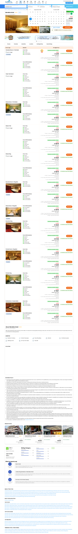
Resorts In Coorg (64, 522)
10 (63, 16)
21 (32, 21)
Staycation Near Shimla (39, 514)
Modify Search (69, 6)
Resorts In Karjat (8, 521)
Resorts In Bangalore (22, 521)
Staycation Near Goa (39, 513)
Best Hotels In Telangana (27, 509)
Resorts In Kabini (68, 521)
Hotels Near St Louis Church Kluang (29, 495)
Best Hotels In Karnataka (45, 508)
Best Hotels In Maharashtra (58, 503)
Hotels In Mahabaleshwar (14, 532)
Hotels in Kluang (14, 9)
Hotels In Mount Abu (27, 529)
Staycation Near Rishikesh (29, 516)
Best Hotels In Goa (8, 503)
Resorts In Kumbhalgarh (46, 521)
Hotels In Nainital (62, 529)
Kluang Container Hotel (9, 500)
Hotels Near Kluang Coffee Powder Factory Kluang (30, 493)
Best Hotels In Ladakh (49, 503)
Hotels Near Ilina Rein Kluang (29, 496)
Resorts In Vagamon (19, 522)
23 (37, 21)
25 (42, 21)
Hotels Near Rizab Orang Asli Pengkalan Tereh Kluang (31, 490)
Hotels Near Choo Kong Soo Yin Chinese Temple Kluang (44, 492)
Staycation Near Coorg (20, 513)
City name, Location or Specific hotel (11, 5)
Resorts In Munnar (14, 521)
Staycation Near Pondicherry (61, 516)
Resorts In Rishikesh (40, 522)
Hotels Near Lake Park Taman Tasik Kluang (61, 490)
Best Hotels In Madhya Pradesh (56, 508)
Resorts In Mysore (33, 522)
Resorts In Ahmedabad (16, 525)
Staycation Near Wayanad (10, 514)
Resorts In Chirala (26, 522)
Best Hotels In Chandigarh (28, 506)
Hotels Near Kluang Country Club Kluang (12, 492)
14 (32, 19)
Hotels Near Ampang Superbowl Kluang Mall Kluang (14, 496)
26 (44, 21)
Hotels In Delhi (41, 529)
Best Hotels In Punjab (8, 509)
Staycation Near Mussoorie (10, 516)
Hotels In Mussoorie (54, 529)
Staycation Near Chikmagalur (10, 513)
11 (42, 16)
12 (44, 16)
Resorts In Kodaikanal (32, 525)
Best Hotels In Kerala (41, 503)
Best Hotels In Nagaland (67, 508)
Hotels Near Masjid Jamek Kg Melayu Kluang (48, 493)
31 (63, 23)
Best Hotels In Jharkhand (36, 508)
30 (37, 23)
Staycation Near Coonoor (19, 517)
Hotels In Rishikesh (68, 529)
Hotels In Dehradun (44, 532)
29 (35, 23)
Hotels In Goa (7, 532)
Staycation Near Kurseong (49, 517)
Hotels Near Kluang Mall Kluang (47, 490)
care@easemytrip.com (29, 419)
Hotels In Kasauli (38, 532)
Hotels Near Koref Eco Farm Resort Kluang (12, 493)
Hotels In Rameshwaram (30, 532)
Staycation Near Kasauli (19, 514)
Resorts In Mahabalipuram (17, 524)
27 (30, 23)
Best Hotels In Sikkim (8, 505)
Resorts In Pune (68, 524)
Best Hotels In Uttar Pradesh (36, 505)
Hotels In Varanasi (47, 529)
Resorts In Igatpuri (38, 521)
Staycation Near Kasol (39, 517)
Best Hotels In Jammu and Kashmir (18, 503)
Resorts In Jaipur (39, 524)
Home (6, 9)
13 (30, 19)
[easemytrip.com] (9, 3)
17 (63, 19)
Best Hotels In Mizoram (18, 506)
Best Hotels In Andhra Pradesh (38, 506)
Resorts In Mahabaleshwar (10, 522)
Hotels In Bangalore (64, 530)
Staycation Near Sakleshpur (30, 513)
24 (40, 21)
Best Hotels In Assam (61, 506)
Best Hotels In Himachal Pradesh (31, 503)
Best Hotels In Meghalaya (9, 506)
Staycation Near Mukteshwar (29, 517)
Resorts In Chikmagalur (56, 522)
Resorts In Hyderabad (30, 521)
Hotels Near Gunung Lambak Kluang (26, 492)
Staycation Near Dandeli (48, 514)
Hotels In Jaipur (7, 529)
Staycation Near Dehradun (58, 514)
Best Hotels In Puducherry (56, 505)
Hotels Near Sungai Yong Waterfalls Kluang (13, 490)
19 (44, 19)
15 (35, 19)
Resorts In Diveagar (48, 522)
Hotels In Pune (22, 532)
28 (32, 23)
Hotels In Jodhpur (42, 530)
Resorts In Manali (25, 524)
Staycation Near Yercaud (9, 517)
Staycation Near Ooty (48, 513)
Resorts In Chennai (24, 525)
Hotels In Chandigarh (9, 530)
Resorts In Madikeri (46, 524)
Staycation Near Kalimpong (39, 516)
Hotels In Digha (20, 529)
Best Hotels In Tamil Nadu (17, 509)
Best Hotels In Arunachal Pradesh (51, 506)
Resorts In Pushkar (8, 525)
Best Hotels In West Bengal (46, 505)
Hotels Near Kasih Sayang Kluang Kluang (62, 492)
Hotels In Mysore (28, 530)
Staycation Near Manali (66, 513)
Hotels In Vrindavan (34, 529)
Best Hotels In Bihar (68, 506)
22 (35, 21)
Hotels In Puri (15, 530)
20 (30, 21)
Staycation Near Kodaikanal (29, 514)
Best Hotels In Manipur (65, 505)
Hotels (9, 9)
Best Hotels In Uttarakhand (25, 505)
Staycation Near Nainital (19, 516)
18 (42, 19)
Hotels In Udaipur (14, 529)
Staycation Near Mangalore (50, 516)
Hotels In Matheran (49, 530)
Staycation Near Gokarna (68, 514)
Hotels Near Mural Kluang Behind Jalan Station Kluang (46, 495)
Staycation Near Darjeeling (57, 513)
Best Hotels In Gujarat (19, 508)
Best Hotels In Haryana (27, 508)
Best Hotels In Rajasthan (68, 503)
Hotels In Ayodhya (57, 530)
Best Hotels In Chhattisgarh (10, 508)
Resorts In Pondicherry (55, 521)
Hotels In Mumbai (21, 530)
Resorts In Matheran (53, 524)
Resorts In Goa (62, 521)
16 (37, 19)
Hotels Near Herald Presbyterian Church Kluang (13, 495)
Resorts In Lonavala (8, 524)
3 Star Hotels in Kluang (21, 9)
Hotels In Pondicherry (35, 530)
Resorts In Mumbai (61, 524)
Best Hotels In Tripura (16, 505)
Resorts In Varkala (32, 524)
